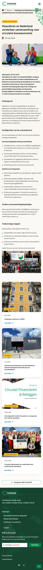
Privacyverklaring (7, 555)
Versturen (34, 545)
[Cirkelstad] (9, 4)
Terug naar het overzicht (23, 482)
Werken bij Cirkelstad (11, 519)
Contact (6, 528)
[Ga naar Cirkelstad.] (3, 10)
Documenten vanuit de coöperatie (15, 516)
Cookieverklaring (7, 559)
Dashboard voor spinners (12, 522)
